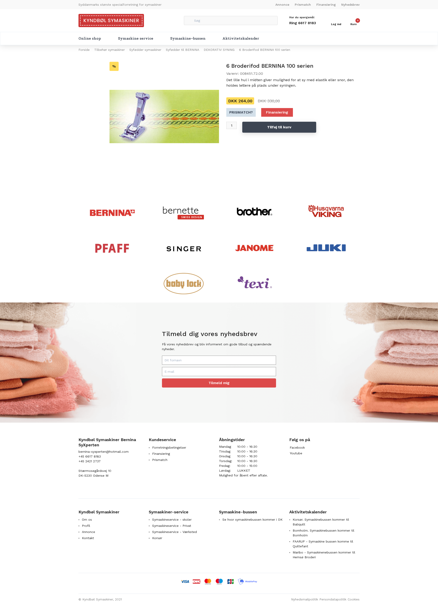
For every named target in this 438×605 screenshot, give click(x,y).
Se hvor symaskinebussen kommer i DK (252, 519)
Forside (84, 50)
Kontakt (88, 538)
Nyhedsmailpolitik (304, 599)
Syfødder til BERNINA (182, 50)
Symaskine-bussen (188, 38)
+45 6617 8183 (89, 456)
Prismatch (303, 4)
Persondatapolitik (332, 599)
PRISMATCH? (241, 112)
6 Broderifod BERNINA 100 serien (264, 50)
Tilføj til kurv (279, 127)
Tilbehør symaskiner (109, 50)
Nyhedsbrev (350, 4)
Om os (87, 519)
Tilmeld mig (219, 383)
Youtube (296, 453)
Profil (86, 525)
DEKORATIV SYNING (219, 50)
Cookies (354, 599)
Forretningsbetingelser (169, 447)
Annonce (282, 4)
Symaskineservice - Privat (171, 525)
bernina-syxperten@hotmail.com (103, 451)
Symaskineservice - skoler (172, 519)
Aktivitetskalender (240, 38)
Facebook (297, 447)
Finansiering (326, 4)
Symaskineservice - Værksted (174, 532)
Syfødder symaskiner (145, 50)
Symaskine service (135, 38)
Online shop (89, 38)
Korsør (157, 538)
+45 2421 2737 (89, 461)
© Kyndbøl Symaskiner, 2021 (100, 599)
